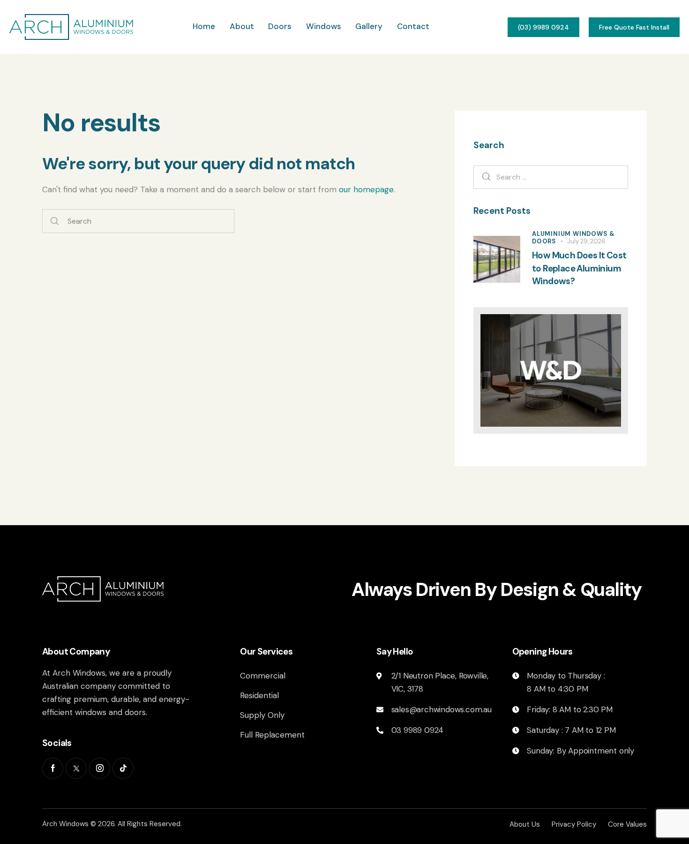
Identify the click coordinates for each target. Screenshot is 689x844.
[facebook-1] (52, 768)
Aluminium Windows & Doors (573, 237)
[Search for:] (550, 177)
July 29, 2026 (586, 241)
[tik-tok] (123, 768)
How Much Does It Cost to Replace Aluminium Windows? (579, 268)
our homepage (366, 189)
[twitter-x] (76, 768)
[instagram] (99, 768)
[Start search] (54, 221)
